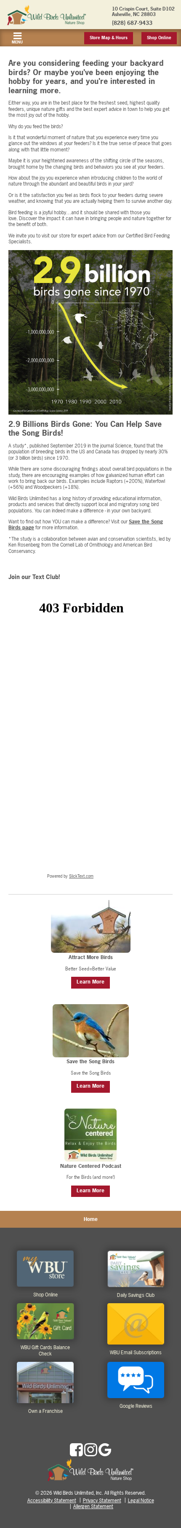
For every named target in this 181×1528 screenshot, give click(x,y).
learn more (90, 981)
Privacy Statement (102, 1500)
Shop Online (159, 37)
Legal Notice (141, 1500)
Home (91, 1219)
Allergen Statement (93, 1506)
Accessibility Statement (51, 1500)
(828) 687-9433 (132, 23)
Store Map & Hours (109, 37)
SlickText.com (81, 876)
